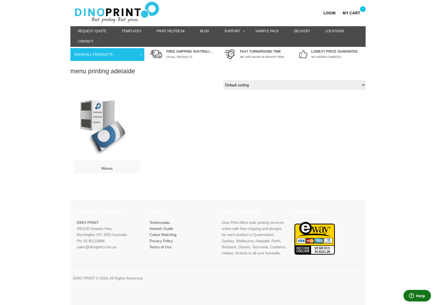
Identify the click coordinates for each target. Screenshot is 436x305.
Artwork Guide (161, 228)
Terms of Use (160, 247)
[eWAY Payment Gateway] (314, 253)
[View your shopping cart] (341, 13)
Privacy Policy (161, 241)
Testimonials (159, 222)
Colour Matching (162, 234)
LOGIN (331, 13)
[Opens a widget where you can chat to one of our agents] (417, 296)
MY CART (351, 13)
